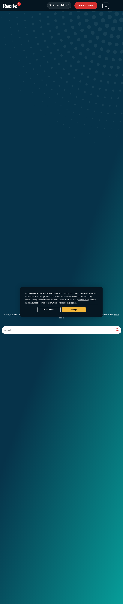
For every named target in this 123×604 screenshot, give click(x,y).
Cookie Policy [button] (83, 300)
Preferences (49, 309)
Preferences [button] (71, 303)
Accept (74, 309)
